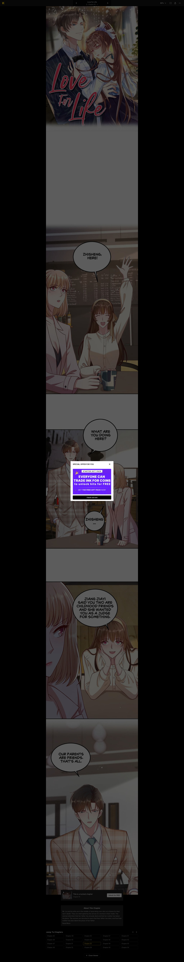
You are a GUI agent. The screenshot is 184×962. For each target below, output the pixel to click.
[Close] (109, 464)
